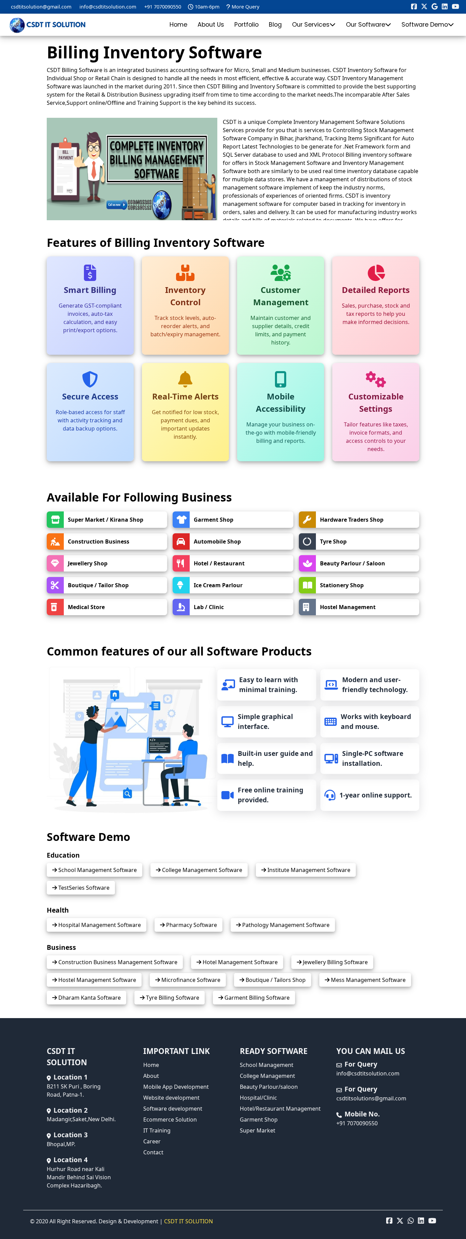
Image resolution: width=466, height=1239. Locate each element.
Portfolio (246, 24)
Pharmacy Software (191, 925)
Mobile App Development (176, 1086)
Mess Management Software (368, 980)
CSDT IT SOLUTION (188, 1221)
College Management (267, 1076)
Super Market (257, 1130)
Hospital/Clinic (258, 1097)
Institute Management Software (308, 870)
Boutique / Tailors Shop (275, 980)
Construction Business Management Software (117, 962)
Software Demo (425, 24)
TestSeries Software (83, 887)
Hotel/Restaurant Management (280, 1108)
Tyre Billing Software (172, 997)
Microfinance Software (190, 980)
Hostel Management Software (96, 980)
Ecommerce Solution (170, 1119)
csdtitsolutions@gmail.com (371, 1098)
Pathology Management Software (285, 925)
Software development (172, 1108)
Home (178, 24)
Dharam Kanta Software (89, 997)
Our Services (311, 24)
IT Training (157, 1130)
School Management (266, 1065)
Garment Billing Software (256, 997)
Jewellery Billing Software (335, 962)
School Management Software (97, 870)
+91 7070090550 (162, 6)
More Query (245, 6)
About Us (211, 24)
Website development (171, 1097)
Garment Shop (259, 1119)
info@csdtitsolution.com (107, 6)
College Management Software (201, 870)
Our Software (365, 24)
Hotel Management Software (239, 962)
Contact (153, 1152)
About (151, 1076)
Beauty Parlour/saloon (269, 1086)
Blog (275, 24)
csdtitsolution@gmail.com (41, 6)
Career (152, 1141)
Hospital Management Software (99, 925)
